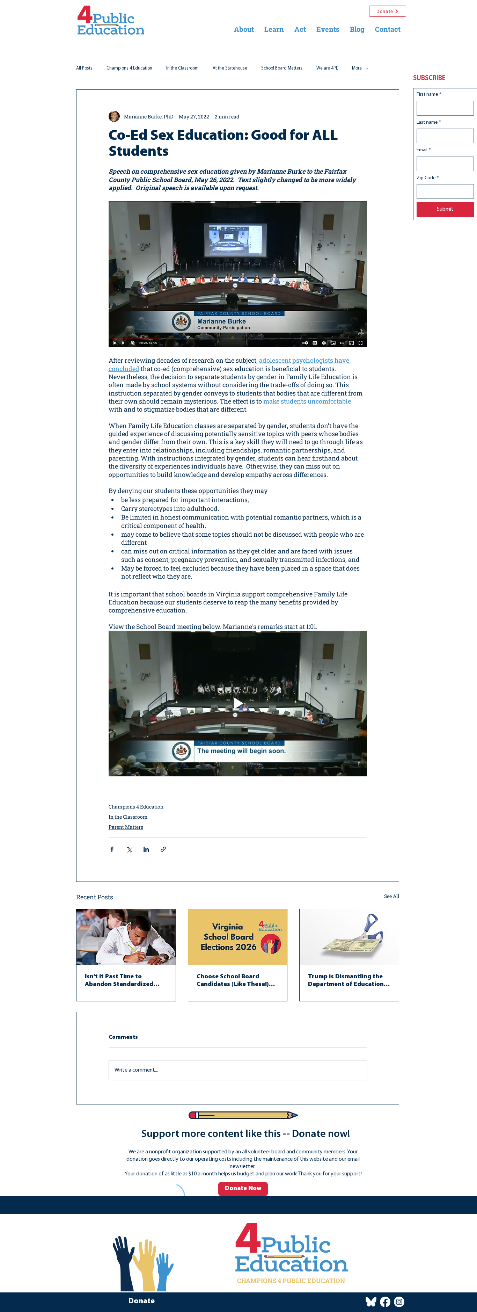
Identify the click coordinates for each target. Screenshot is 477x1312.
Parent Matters (126, 827)
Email (424, 150)
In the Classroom (182, 68)
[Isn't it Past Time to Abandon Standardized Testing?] (126, 937)
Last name (429, 122)
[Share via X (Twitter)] (129, 849)
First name (429, 94)
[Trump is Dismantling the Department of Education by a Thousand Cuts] (349, 937)
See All (391, 896)
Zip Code (428, 178)
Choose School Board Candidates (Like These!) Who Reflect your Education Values (233, 981)
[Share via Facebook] (112, 849)
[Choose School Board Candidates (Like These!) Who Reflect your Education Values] (237, 937)
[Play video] (238, 703)
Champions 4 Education (129, 68)
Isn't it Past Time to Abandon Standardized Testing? (119, 981)
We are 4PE (327, 68)
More (357, 68)
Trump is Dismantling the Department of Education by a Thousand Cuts (346, 981)
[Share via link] (163, 849)
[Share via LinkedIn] (146, 849)
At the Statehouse (230, 68)
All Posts (84, 68)
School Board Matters (281, 68)
